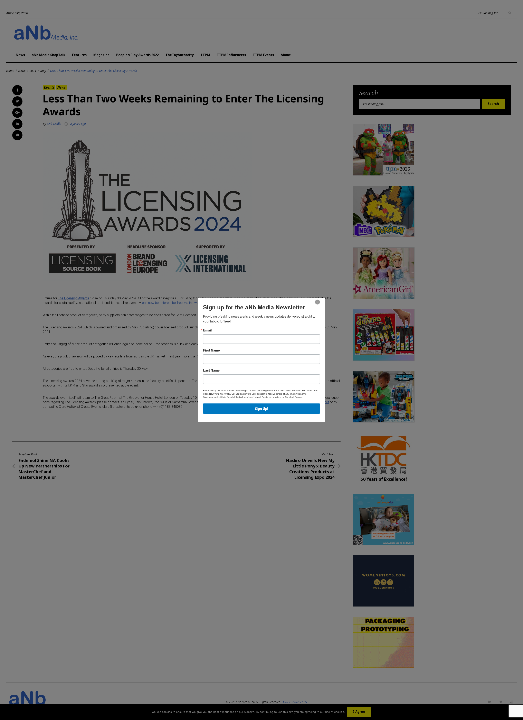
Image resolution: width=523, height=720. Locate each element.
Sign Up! (261, 408)
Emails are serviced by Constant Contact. (282, 397)
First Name (211, 350)
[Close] (317, 302)
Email (207, 330)
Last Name (211, 370)
